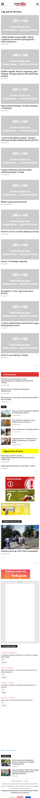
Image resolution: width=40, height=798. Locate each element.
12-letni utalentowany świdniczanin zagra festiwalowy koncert (20, 324)
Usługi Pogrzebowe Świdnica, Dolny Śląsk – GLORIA (18, 466)
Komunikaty (9, 374)
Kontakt (26, 781)
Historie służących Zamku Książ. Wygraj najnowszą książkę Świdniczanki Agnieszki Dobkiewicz (25, 771)
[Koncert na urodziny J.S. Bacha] (20, 343)
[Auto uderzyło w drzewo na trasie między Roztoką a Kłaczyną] (6, 422)
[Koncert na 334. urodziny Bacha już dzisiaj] (20, 220)
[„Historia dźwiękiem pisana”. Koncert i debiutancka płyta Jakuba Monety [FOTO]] (20, 126)
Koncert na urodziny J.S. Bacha (14, 355)
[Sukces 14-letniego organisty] (20, 249)
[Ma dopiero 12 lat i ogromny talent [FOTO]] (20, 279)
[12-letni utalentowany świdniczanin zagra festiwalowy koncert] (20, 311)
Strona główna (4, 8)
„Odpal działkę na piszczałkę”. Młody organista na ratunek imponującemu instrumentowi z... (17, 39)
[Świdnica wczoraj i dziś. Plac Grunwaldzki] (20, 537)
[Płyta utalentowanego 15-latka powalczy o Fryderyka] (20, 94)
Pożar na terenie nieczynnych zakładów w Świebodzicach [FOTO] (25, 412)
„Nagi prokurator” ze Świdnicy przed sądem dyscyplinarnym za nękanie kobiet (24, 440)
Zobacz (4, 662)
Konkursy (6, 756)
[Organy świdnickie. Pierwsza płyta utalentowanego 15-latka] (20, 158)
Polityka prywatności (17, 781)
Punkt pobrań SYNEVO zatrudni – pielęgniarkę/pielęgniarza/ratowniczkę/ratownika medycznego (18, 457)
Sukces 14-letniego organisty (14, 261)
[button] (37, 4)
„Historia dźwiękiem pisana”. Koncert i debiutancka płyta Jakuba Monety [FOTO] (19, 139)
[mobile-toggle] (2, 4)
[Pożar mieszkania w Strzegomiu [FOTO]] (6, 432)
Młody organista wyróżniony (14, 202)
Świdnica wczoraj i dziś (11, 521)
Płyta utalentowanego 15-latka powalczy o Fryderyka (19, 107)
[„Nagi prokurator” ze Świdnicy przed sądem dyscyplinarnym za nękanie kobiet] (6, 441)
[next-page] (4, 558)
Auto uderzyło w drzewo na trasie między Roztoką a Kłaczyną (23, 421)
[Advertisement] (20, 613)
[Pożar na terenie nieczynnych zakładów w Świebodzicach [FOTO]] (6, 413)
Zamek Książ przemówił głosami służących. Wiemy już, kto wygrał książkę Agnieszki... (23, 762)
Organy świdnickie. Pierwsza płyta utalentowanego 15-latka (16, 171)
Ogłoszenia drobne (13, 451)
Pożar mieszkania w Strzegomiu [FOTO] (25, 429)
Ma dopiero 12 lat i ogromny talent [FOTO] (17, 292)
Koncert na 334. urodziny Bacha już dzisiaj (19, 231)
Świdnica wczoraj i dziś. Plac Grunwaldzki (19, 551)
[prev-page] (2, 558)
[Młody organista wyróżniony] (20, 190)
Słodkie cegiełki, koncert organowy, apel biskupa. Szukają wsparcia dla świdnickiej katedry (19, 73)
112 (3, 407)
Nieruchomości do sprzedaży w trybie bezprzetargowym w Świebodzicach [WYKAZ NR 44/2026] (17, 381)
